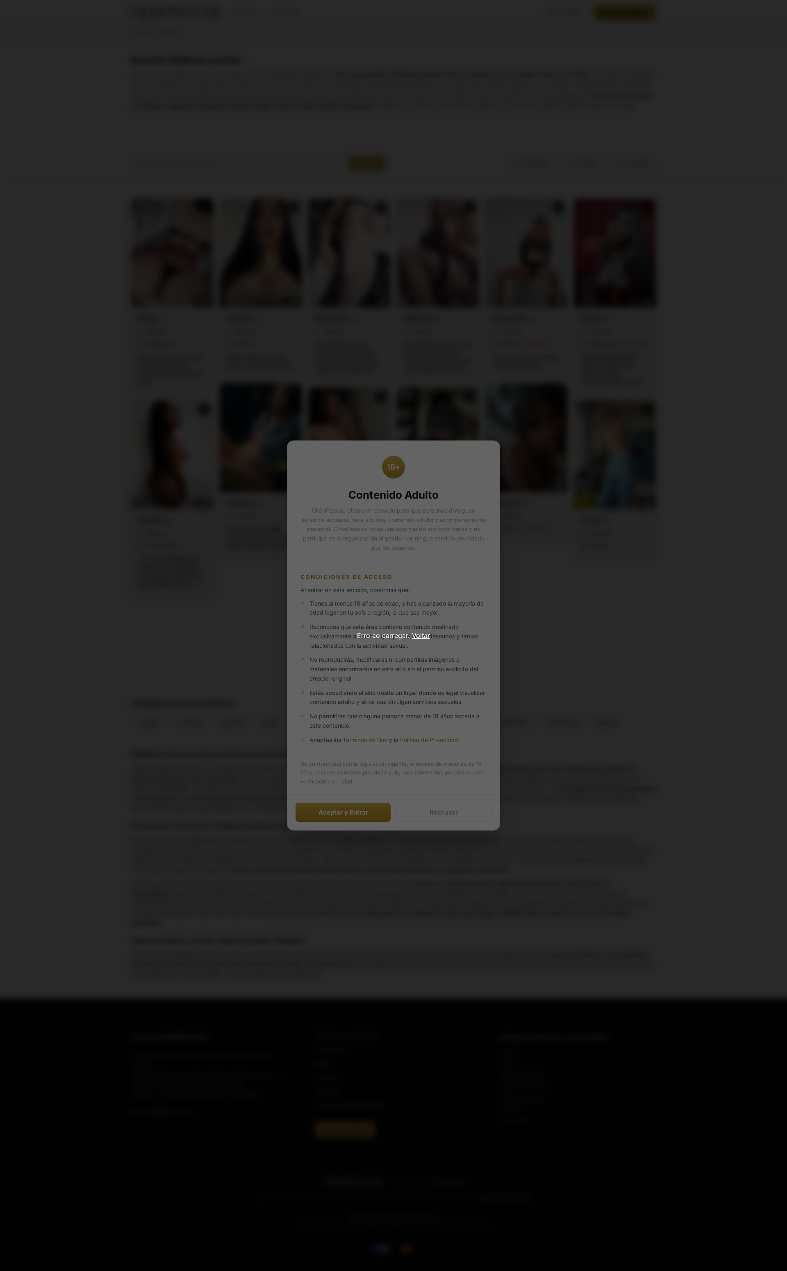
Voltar (421, 635)
